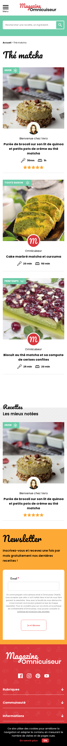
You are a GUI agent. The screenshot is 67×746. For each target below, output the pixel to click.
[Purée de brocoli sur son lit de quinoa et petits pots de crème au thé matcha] (33, 98)
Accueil (7, 42)
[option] (33, 471)
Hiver (8, 70)
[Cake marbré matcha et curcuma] (33, 210)
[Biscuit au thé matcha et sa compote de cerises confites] (33, 308)
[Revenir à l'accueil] (33, 8)
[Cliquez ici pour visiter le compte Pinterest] (38, 676)
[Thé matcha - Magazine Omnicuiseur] (33, 658)
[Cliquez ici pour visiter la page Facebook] (20, 676)
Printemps (11, 281)
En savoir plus (29, 740)
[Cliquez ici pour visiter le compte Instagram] (29, 676)
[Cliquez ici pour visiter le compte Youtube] (46, 676)
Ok (45, 740)
